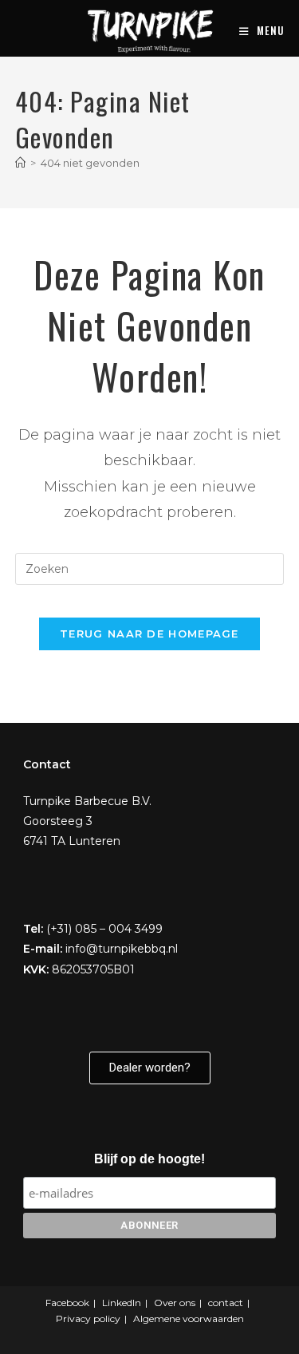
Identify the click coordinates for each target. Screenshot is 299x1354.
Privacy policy (88, 1318)
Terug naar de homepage (149, 633)
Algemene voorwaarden (188, 1318)
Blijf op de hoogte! (149, 1159)
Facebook (67, 1303)
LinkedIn (121, 1303)
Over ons (174, 1303)
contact (225, 1303)
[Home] (20, 162)
